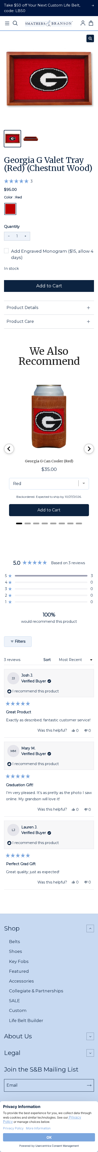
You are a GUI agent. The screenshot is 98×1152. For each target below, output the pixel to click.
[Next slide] (89, 449)
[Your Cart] (91, 23)
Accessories (21, 981)
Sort (47, 659)
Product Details (22, 307)
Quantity (12, 226)
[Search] (15, 23)
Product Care (20, 321)
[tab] (19, 523)
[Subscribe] (89, 1085)
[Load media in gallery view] (12, 138)
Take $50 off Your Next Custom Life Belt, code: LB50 (42, 8)
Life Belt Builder (26, 1020)
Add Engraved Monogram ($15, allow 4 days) (52, 254)
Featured (19, 971)
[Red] (10, 209)
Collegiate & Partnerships (36, 990)
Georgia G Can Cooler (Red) (49, 461)
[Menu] (7, 23)
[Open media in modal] (90, 38)
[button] (18, 181)
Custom (18, 1010)
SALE (14, 1000)
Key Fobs (19, 961)
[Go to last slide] (9, 449)
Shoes (15, 951)
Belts (14, 941)
